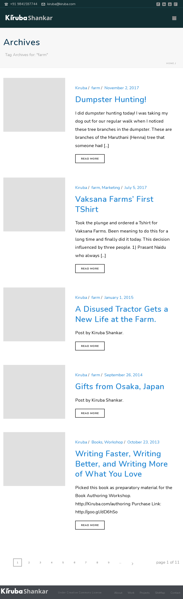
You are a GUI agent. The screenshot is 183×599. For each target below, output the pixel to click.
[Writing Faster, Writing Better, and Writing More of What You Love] (34, 458)
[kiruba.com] (24, 591)
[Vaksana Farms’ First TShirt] (34, 204)
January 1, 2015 (118, 297)
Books (97, 442)
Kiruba (81, 88)
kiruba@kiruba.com (61, 4)
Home (170, 63)
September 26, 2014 (123, 375)
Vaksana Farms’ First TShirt (114, 204)
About (118, 593)
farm (96, 88)
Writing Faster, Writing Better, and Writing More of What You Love (121, 464)
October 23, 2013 (143, 442)
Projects (145, 593)
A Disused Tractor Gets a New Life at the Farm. (121, 314)
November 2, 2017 (121, 88)
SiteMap (160, 593)
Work (131, 593)
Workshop (113, 442)
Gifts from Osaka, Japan (119, 386)
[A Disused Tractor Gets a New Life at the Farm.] (34, 314)
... (120, 562)
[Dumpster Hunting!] (34, 104)
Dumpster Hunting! (110, 99)
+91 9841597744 (23, 4)
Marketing (111, 187)
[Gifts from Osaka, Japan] (34, 391)
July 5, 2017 (136, 187)
